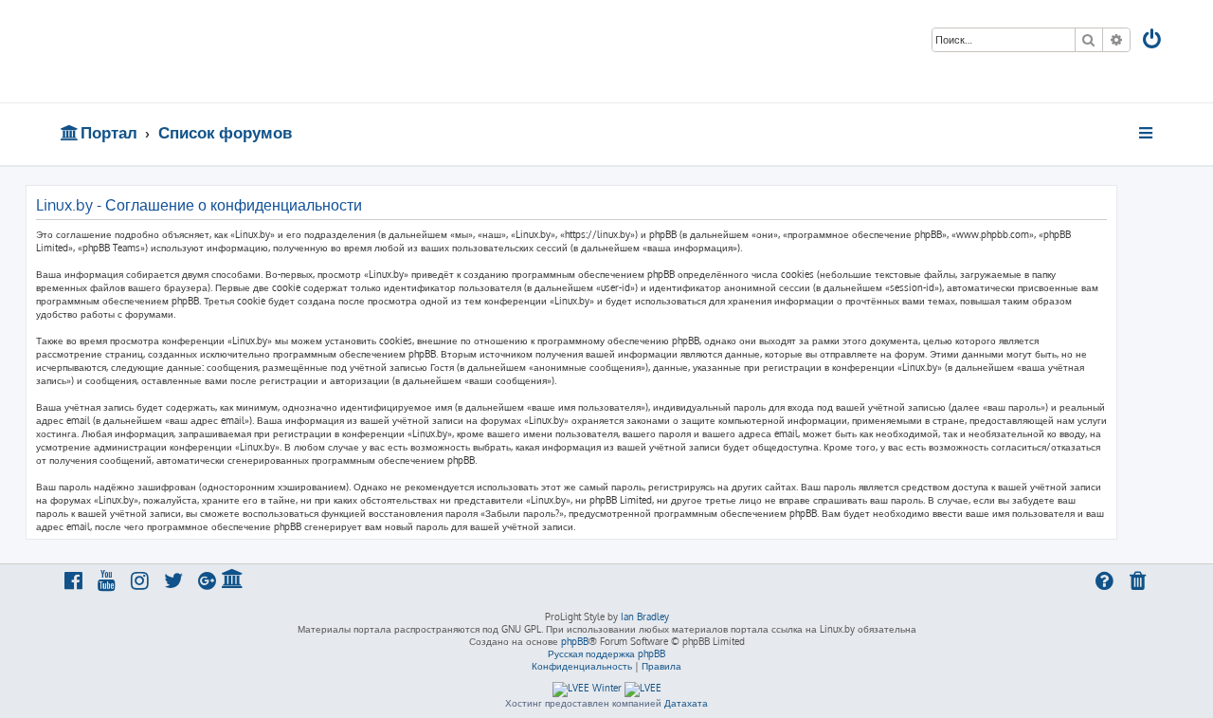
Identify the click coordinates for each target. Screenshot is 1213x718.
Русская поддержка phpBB (606, 653)
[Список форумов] (196, 51)
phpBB (574, 641)
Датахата (686, 703)
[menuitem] (1153, 41)
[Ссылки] (1147, 133)
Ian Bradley (645, 616)
